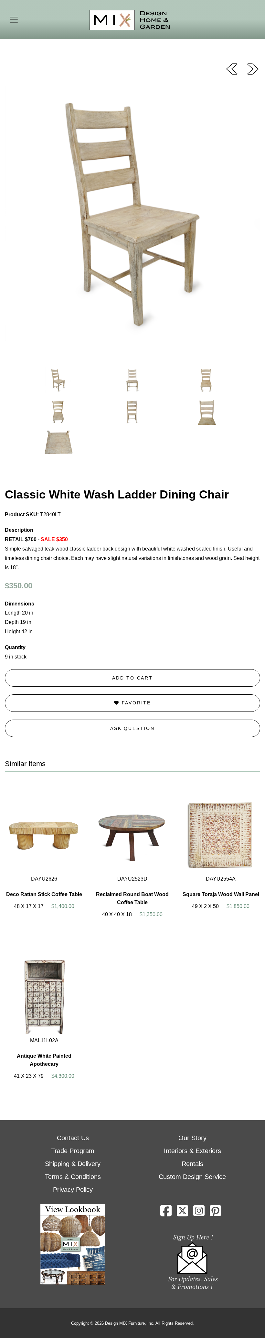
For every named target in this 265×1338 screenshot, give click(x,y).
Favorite (135, 702)
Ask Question (132, 728)
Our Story (192, 1137)
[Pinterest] (215, 1213)
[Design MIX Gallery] (130, 20)
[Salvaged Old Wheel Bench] (253, 68)
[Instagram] (199, 1213)
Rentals (192, 1163)
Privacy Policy (73, 1189)
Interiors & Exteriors (192, 1150)
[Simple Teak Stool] (232, 68)
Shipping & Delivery (73, 1163)
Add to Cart (132, 677)
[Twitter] (182, 1213)
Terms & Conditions (73, 1176)
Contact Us (73, 1137)
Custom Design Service (192, 1176)
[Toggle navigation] (14, 19)
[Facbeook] (166, 1213)
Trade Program (72, 1150)
